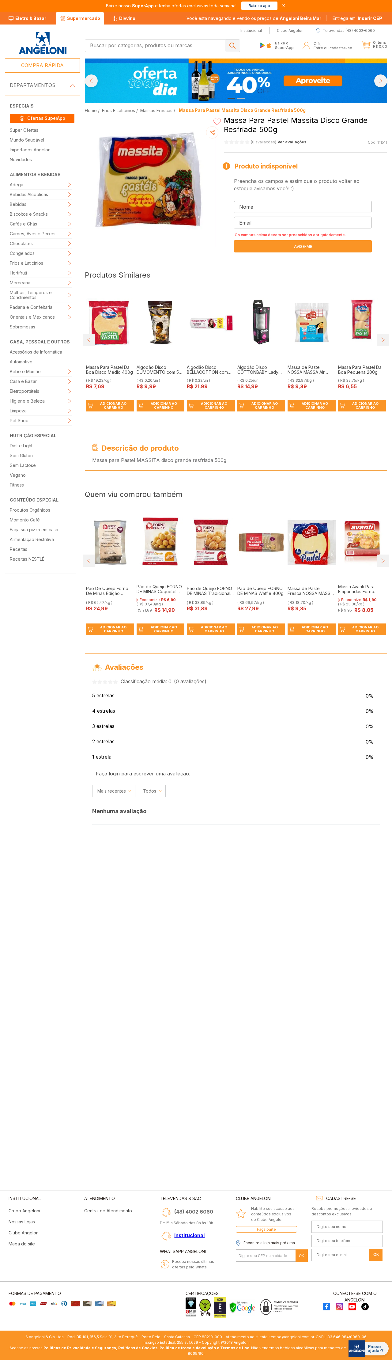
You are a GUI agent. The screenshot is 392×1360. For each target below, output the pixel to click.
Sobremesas (22, 326)
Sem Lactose (23, 465)
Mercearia (20, 282)
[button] (357, 18)
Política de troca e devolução (188, 1348)
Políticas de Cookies (137, 1348)
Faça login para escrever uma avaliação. (143, 774)
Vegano (18, 475)
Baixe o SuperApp (284, 45)
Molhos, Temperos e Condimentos (31, 295)
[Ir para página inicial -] (42, 43)
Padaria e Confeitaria (31, 307)
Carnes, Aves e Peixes (32, 233)
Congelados (22, 253)
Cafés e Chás (23, 223)
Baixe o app (259, 5)
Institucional (189, 1235)
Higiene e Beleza (27, 400)
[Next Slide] (380, 80)
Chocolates (21, 243)
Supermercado (83, 18)
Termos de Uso (234, 1348)
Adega (16, 184)
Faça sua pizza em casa (34, 529)
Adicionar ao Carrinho (113, 405)
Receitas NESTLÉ (27, 559)
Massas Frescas (156, 110)
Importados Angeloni (30, 149)
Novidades (21, 159)
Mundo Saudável (27, 139)
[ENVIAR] (303, 246)
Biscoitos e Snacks (29, 214)
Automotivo (21, 361)
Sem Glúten (21, 455)
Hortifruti (18, 272)
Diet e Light (21, 445)
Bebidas (18, 204)
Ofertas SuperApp (46, 118)
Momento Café (25, 519)
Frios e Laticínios (26, 263)
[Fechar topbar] (283, 5)
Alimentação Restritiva (32, 539)
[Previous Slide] (91, 80)
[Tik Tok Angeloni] (365, 1307)
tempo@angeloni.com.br (292, 1337)
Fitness (17, 484)
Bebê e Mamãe (25, 371)
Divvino (127, 18)
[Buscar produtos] (232, 46)
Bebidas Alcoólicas (29, 194)
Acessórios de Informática (36, 351)
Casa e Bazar (23, 381)
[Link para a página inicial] (91, 110)
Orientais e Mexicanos (32, 317)
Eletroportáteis (24, 391)
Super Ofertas (24, 130)
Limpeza (18, 410)
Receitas (18, 549)
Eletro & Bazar (30, 18)
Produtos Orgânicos (30, 510)
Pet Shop (19, 420)
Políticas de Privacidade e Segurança (79, 1348)
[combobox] (162, 45)
